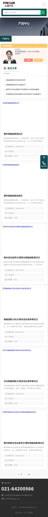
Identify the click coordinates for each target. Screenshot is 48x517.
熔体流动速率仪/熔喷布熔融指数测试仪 (22, 257)
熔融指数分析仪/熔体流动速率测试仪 (21, 319)
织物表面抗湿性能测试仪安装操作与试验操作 (23, 94)
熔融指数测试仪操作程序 (15, 80)
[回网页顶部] (44, 157)
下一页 (19, 474)
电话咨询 (44, 166)
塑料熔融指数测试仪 (13, 134)
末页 (29, 474)
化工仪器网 (28, 513)
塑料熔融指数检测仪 (13, 196)
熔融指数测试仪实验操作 (15, 85)
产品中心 (5, 39)
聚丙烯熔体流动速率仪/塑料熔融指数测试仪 (24, 443)
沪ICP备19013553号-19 (27, 507)
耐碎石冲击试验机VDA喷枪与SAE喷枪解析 (22, 89)
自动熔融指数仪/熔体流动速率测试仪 (21, 381)
